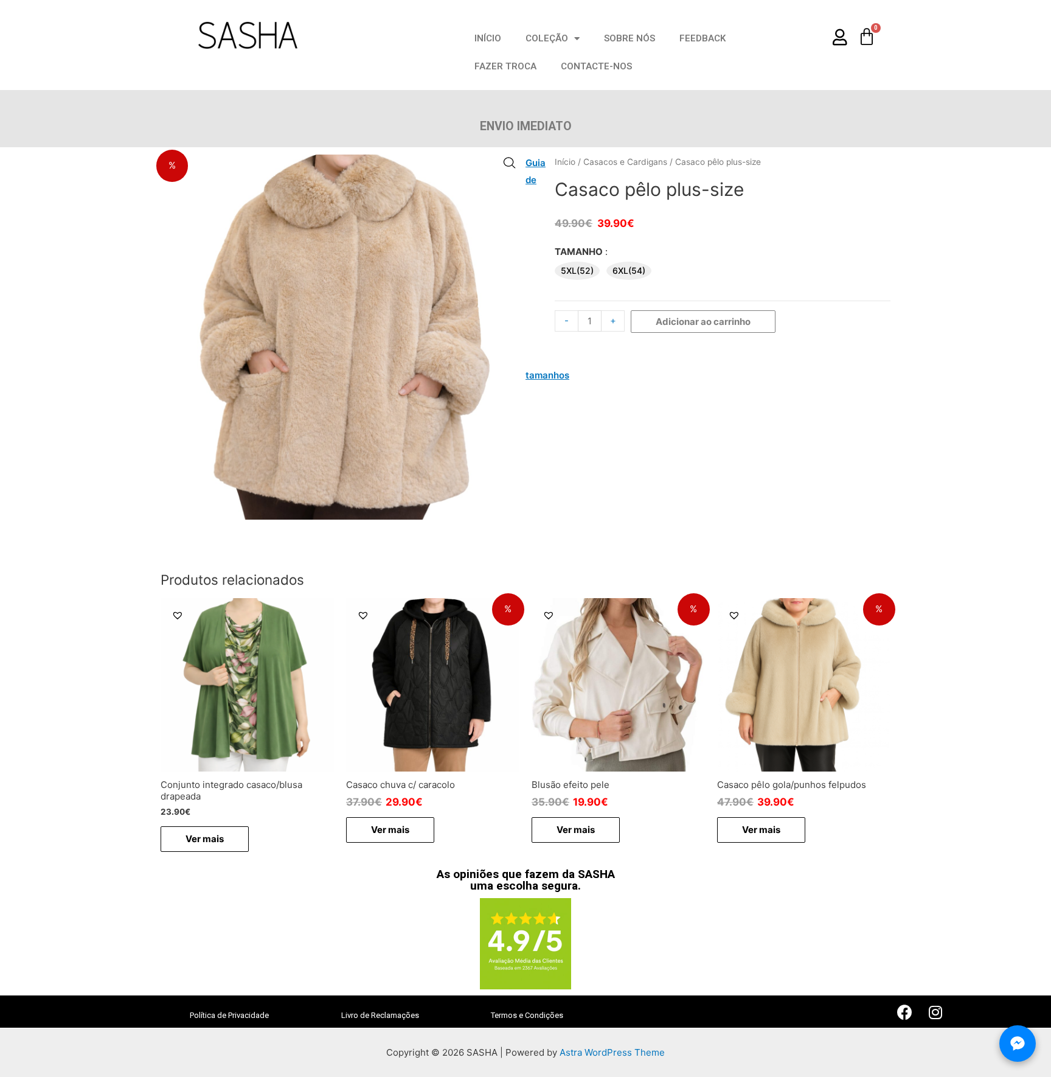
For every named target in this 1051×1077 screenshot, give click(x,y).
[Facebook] (905, 1012)
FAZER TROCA (505, 66)
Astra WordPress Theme (612, 1052)
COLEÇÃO (547, 38)
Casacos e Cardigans (625, 162)
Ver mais (205, 839)
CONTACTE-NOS (596, 66)
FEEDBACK (702, 38)
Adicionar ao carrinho (703, 321)
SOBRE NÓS (629, 38)
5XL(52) (577, 270)
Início (565, 162)
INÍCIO (487, 38)
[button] (178, 615)
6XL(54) (628, 270)
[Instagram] (935, 1012)
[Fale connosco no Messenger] (1017, 1043)
